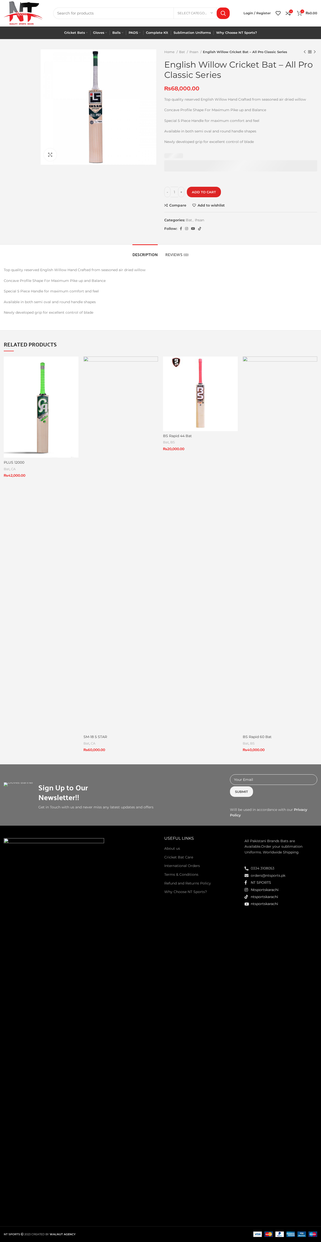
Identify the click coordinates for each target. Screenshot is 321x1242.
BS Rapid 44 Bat (177, 436)
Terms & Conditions (181, 874)
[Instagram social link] (187, 228)
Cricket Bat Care (178, 857)
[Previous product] (304, 52)
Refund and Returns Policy (187, 883)
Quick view (74, 376)
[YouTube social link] (193, 228)
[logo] (54, 1025)
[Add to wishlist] (74, 387)
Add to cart (204, 192)
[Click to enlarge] (50, 154)
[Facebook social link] (181, 228)
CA (13, 469)
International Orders (182, 865)
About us (172, 848)
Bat (182, 52)
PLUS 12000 (14, 462)
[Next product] (314, 52)
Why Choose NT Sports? (185, 892)
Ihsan (194, 52)
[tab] (145, 252)
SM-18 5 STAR (95, 737)
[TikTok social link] (200, 228)
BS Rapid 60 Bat (257, 737)
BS (172, 442)
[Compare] (74, 364)
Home (169, 52)
